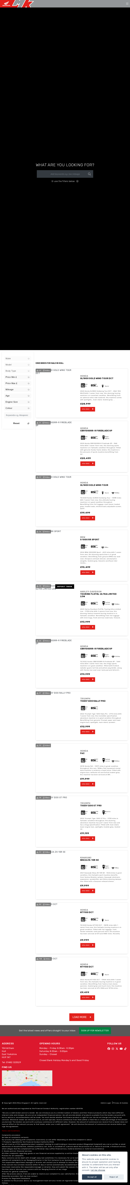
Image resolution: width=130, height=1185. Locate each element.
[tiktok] (126, 1049)
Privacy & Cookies (120, 1103)
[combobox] (17, 358)
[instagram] (114, 1049)
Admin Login (106, 1103)
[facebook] (109, 1049)
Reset (16, 423)
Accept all (91, 1177)
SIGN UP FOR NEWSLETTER (95, 1030)
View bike (86, 409)
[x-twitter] (118, 1049)
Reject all (114, 1177)
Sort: (39, 355)
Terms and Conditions (11, 1131)
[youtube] (122, 1049)
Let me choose (98, 1170)
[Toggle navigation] (127, 4)
